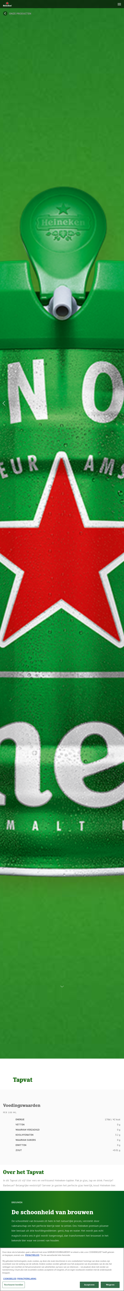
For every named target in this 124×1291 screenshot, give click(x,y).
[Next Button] (119, 403)
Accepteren (89, 1284)
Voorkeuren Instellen (13, 1284)
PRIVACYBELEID (32, 1255)
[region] (62, 1269)
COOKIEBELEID (9, 1278)
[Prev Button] (5, 403)
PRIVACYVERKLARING (26, 1278)
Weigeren (110, 1284)
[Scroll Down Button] (62, 984)
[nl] (7, 4)
